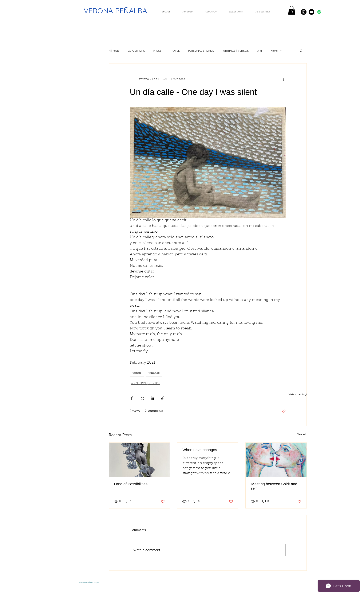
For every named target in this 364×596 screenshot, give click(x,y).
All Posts (114, 50)
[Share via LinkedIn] (152, 398)
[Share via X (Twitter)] (142, 398)
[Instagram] (303, 12)
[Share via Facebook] (132, 398)
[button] (291, 10)
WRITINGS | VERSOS (235, 50)
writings (154, 373)
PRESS (157, 50)
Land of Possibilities (130, 484)
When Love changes (199, 450)
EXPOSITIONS (136, 50)
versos (136, 373)
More (274, 50)
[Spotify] (319, 12)
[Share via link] (163, 398)
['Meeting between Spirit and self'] (276, 460)
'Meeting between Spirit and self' (274, 486)
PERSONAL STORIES (201, 50)
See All (302, 434)
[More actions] (283, 79)
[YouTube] (311, 12)
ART (259, 50)
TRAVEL (175, 50)
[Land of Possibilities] (139, 460)
